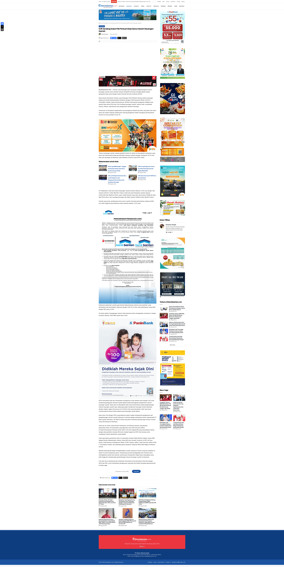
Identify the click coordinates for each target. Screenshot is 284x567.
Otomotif (136, 6)
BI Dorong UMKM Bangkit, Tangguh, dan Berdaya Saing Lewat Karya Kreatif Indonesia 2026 (117, 168)
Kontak (178, 1)
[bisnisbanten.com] (108, 6)
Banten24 (181, 6)
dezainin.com (182, 562)
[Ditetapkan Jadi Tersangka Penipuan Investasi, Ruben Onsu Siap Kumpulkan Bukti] (164, 331)
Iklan (163, 1)
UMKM (175, 6)
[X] (2, 26)
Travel (142, 6)
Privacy (167, 1)
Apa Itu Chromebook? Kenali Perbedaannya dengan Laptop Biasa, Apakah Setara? (177, 308)
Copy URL (136, 471)
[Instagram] (172, 232)
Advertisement (161, 562)
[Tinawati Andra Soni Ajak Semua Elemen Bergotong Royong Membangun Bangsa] (164, 338)
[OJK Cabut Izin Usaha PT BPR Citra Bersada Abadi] (133, 177)
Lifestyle (148, 6)
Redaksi (159, 1)
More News (172, 344)
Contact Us (168, 562)
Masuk (183, 1)
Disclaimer (173, 1)
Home (101, 23)
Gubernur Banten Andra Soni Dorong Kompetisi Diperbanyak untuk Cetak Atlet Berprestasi (177, 324)
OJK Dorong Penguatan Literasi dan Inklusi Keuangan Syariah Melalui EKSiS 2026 (146, 168)
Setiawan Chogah (171, 224)
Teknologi (156, 6)
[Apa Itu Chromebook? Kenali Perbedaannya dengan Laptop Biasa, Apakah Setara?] (164, 308)
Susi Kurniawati (104, 34)
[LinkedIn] (168, 232)
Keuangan (129, 6)
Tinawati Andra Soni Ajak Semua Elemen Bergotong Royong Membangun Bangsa (176, 338)
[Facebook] (166, 232)
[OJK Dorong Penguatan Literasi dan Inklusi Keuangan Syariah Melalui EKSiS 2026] (133, 168)
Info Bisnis (121, 6)
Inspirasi (163, 6)
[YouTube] (170, 232)
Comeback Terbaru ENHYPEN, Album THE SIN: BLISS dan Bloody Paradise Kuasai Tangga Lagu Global (165, 405)
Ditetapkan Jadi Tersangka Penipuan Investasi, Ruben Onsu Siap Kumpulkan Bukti (176, 331)
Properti (170, 6)
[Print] (2, 29)
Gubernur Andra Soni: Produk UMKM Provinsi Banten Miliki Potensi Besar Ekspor (136, 1)
